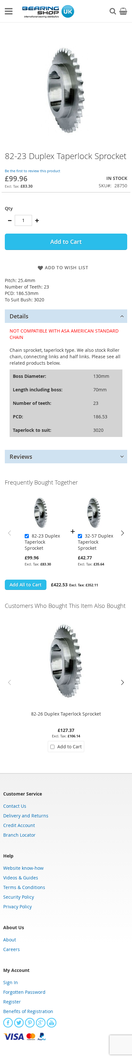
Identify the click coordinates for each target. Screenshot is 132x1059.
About (9, 940)
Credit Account (19, 825)
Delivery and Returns (25, 816)
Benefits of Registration (28, 1011)
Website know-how (23, 868)
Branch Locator (19, 835)
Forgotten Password (24, 992)
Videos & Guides (20, 878)
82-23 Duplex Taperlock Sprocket (42, 542)
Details (19, 316)
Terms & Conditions (24, 887)
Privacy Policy (17, 906)
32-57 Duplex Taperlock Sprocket (95, 542)
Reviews (21, 456)
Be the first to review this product (32, 170)
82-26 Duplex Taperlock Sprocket (66, 714)
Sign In (10, 982)
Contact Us (14, 806)
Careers (11, 949)
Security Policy (18, 897)
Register (12, 1002)
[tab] (66, 316)
